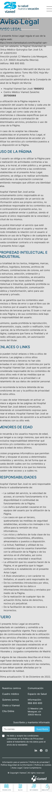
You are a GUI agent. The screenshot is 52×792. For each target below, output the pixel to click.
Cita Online (8, 711)
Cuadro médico (10, 693)
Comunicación (35, 688)
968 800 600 (35, 703)
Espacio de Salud (37, 693)
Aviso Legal (17, 768)
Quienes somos (10, 699)
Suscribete (42, 729)
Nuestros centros (11, 688)
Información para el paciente (15, 762)
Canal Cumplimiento (32, 768)
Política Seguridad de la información (17, 765)
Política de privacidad (39, 762)
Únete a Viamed (11, 705)
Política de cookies (43, 765)
